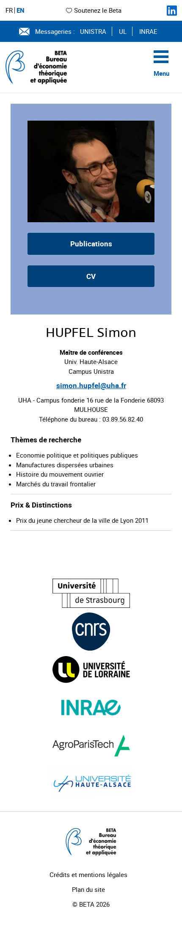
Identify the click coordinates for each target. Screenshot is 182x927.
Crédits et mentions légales (88, 874)
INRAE (148, 31)
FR (9, 10)
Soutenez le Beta (97, 10)
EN (21, 10)
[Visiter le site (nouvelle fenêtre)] (91, 593)
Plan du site (88, 889)
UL (123, 31)
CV (91, 276)
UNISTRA (93, 31)
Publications (91, 243)
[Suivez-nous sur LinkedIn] (172, 11)
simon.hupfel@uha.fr (91, 385)
